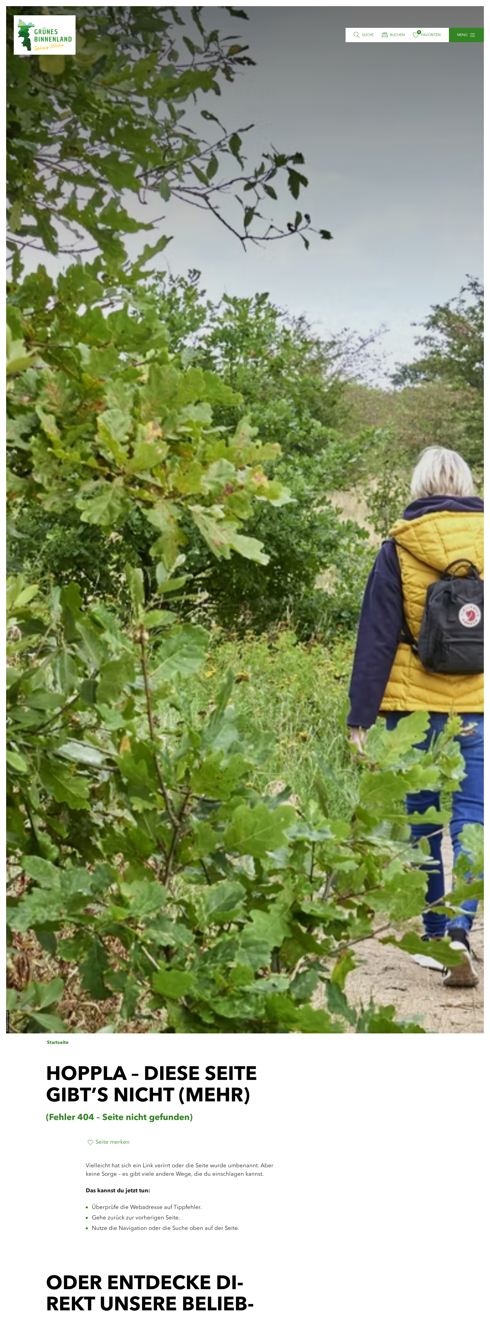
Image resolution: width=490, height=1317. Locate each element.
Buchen (397, 35)
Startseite (58, 1042)
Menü (462, 35)
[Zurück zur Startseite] (45, 35)
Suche (368, 35)
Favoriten (431, 35)
